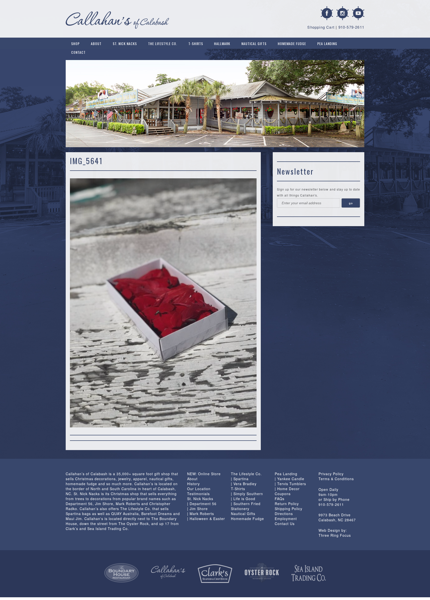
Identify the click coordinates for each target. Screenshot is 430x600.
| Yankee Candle (289, 478)
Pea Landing (327, 43)
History (193, 483)
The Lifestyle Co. (162, 43)
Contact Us (285, 523)
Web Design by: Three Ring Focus (335, 533)
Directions (284, 513)
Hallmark (222, 43)
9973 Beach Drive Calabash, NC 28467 (337, 517)
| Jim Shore (197, 508)
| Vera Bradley (244, 483)
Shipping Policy (288, 508)
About (96, 43)
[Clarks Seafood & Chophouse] (215, 574)
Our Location (199, 488)
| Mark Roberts (200, 513)
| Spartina (240, 478)
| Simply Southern (247, 493)
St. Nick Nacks (125, 43)
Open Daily (328, 489)
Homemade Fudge (292, 43)
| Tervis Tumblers (290, 483)
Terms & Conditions (336, 478)
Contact (78, 52)
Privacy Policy (331, 473)
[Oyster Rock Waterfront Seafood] (262, 572)
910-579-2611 (351, 27)
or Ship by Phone (334, 499)
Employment (286, 518)
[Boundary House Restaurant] (121, 573)
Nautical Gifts (254, 43)
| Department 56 (201, 503)
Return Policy (287, 503)
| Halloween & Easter (206, 518)
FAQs (279, 498)
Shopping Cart (320, 27)
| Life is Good (243, 498)
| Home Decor (287, 488)
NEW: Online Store (204, 473)
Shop (75, 43)
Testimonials (198, 493)
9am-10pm (328, 494)
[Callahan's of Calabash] (168, 572)
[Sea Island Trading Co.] (308, 573)
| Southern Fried (246, 503)
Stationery (240, 508)
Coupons (283, 493)
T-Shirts (195, 43)
